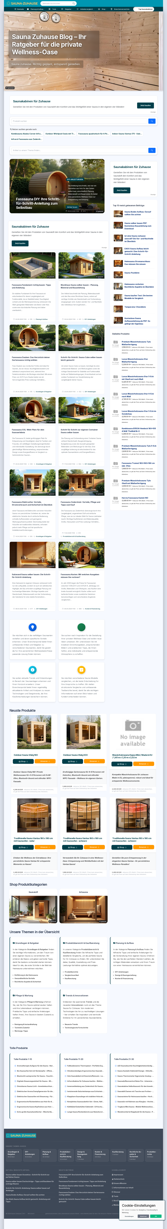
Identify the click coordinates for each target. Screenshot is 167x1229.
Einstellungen (129, 1216)
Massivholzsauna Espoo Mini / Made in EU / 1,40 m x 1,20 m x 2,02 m (132, 756)
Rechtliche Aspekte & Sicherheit (28, 982)
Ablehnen (143, 1216)
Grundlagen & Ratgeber (44, 391)
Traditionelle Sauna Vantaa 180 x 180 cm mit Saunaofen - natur (33, 839)
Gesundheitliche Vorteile (25, 978)
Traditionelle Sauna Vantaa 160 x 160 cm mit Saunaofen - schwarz (82, 839)
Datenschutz (118, 1179)
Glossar (116, 1192)
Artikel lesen (72, 207)
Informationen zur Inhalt (123, 1188)
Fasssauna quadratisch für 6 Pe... (93, 134)
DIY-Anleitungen (90, 319)
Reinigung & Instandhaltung (26, 1024)
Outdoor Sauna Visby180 (26, 755)
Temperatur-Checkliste (135, 307)
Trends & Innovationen (76, 995)
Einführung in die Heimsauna (26, 975)
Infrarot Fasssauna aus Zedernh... (26, 139)
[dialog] (142, 1210)
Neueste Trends (71, 1024)
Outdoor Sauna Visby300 (75, 755)
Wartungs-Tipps (21, 1031)
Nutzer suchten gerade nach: (24, 129)
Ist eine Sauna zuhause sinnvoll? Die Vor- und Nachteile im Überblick (139, 238)
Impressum (118, 1175)
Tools (115, 1196)
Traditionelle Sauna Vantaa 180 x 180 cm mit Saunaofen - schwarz (131, 839)
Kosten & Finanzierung (92, 609)
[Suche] (74, 3)
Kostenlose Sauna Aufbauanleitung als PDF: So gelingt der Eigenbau (137, 321)
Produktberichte (71, 972)
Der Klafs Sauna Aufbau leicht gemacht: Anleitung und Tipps (28, 1200)
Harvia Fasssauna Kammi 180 (135, 498)
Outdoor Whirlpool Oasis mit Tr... (60, 134)
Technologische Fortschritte (76, 1028)
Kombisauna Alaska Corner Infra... (26, 134)
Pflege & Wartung (24, 995)
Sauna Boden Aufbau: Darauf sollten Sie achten (25, 1195)
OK (156, 1216)
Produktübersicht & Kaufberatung (74, 536)
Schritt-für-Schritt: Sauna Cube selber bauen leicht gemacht (80, 1200)
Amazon (44, 761)
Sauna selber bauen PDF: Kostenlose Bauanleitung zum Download (138, 226)
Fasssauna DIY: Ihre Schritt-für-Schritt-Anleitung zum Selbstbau (81, 1176)
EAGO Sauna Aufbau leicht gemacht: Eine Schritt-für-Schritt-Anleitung (137, 251)
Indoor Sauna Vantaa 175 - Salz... (127, 134)
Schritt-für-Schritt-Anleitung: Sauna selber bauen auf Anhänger (28, 1189)
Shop (23, 761)
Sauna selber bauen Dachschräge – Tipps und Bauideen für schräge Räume (30, 1182)
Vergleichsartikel (72, 975)
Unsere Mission (119, 1183)
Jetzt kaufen (145, 105)
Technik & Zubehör (22, 1028)
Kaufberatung (70, 978)
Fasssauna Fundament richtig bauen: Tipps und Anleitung (82, 1181)
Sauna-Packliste (132, 273)
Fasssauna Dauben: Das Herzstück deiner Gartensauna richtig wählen (81, 1193)
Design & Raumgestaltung (125, 975)
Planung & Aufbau (42, 319)
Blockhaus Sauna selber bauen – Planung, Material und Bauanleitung (81, 1187)
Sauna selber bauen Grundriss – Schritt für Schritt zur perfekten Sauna (27, 1176)
